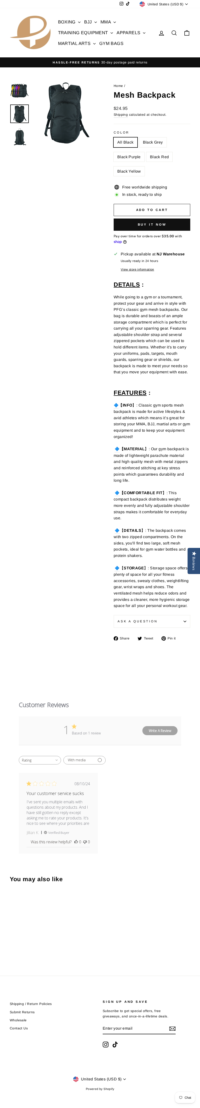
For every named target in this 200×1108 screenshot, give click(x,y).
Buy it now (152, 224)
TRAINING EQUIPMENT (84, 32)
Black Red (159, 157)
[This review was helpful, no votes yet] (76, 842)
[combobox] (40, 760)
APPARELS (129, 32)
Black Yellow (129, 171)
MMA (106, 22)
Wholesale (18, 1020)
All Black (125, 142)
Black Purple (129, 157)
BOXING (67, 22)
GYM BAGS (111, 43)
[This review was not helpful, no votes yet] (85, 842)
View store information (137, 269)
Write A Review (160, 730)
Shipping (121, 114)
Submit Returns (22, 1012)
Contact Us (19, 1028)
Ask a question (138, 621)
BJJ (88, 22)
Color (121, 132)
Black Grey (153, 142)
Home (118, 86)
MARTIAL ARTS (75, 43)
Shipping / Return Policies (31, 1004)
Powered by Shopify (100, 1089)
